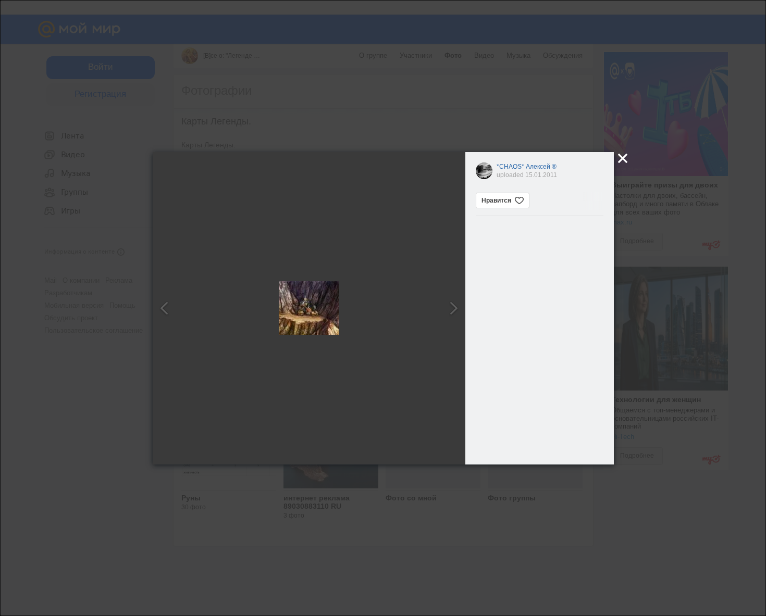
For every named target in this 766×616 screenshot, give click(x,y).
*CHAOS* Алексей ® (527, 166)
